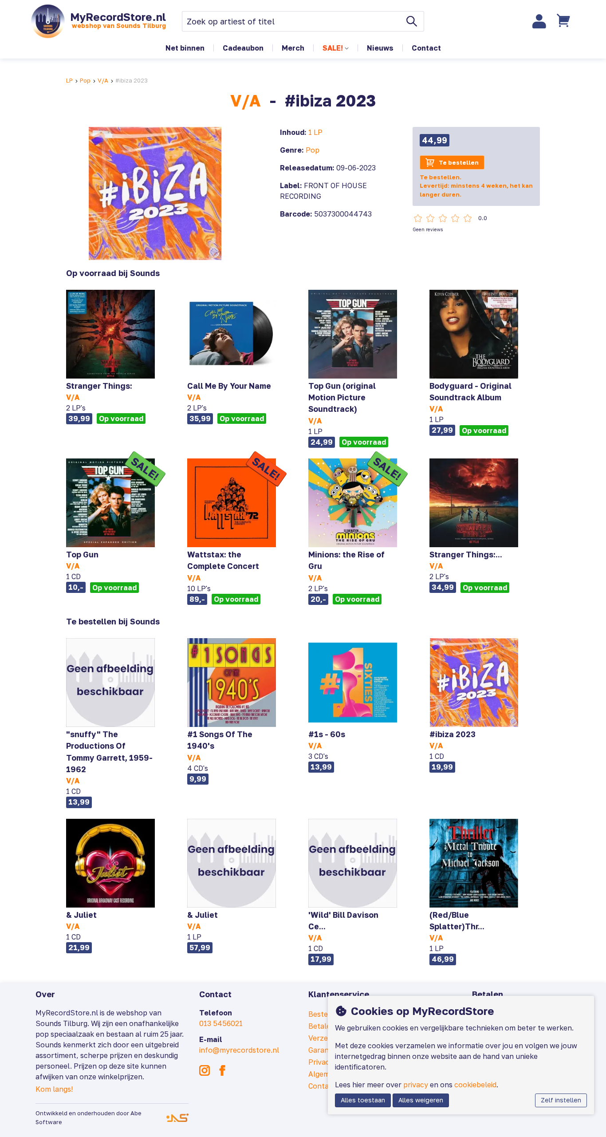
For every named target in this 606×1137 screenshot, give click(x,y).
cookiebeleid (475, 1084)
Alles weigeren (420, 1100)
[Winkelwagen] (565, 21)
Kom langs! (54, 1089)
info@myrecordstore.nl (239, 1050)
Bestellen (324, 1014)
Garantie (322, 1050)
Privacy (321, 1062)
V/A (103, 80)
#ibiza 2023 (131, 80)
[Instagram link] (204, 1070)
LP (69, 80)
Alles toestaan (363, 1100)
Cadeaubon (243, 47)
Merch (293, 47)
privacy (415, 1084)
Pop (85, 80)
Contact (426, 47)
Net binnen (185, 47)
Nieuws (380, 47)
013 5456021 (221, 1023)
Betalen (321, 1026)
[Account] (539, 21)
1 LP (315, 132)
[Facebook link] (222, 1070)
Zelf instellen (561, 1100)
